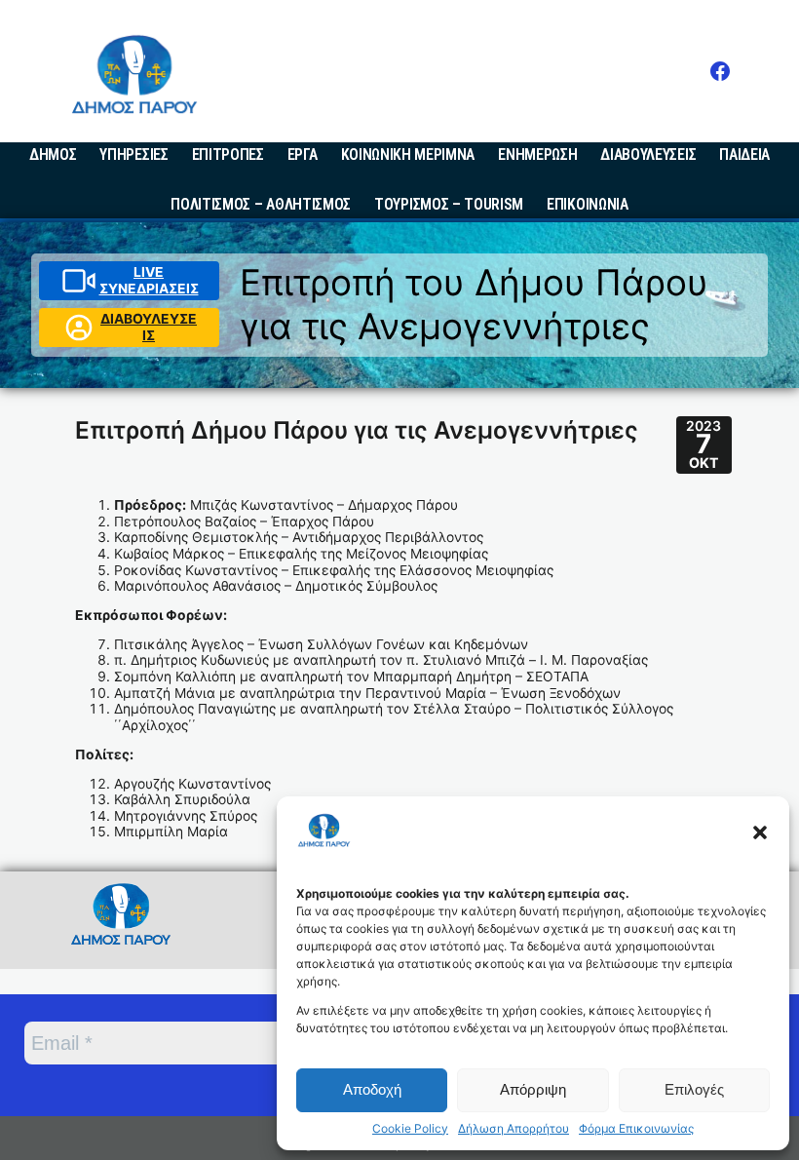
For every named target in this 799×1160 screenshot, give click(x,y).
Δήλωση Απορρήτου (513, 1129)
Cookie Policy (410, 1129)
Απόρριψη (533, 1089)
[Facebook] (720, 71)
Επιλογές (694, 1089)
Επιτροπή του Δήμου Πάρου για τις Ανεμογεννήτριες (474, 303)
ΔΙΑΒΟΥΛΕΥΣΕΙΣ (148, 327)
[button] (760, 832)
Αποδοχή (372, 1089)
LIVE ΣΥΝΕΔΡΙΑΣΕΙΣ (149, 280)
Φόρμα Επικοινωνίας (636, 1129)
